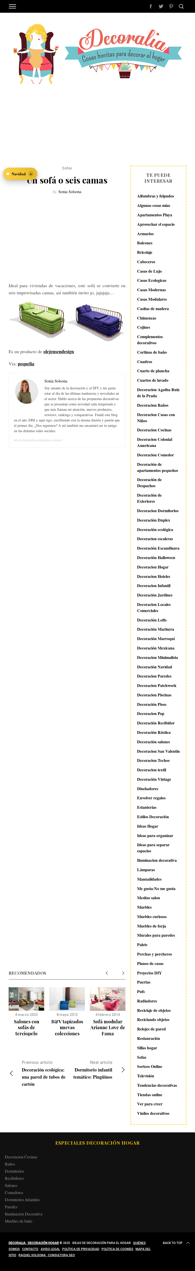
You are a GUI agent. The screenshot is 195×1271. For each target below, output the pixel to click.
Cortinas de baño (152, 352)
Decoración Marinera (155, 629)
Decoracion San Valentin (158, 751)
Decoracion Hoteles (153, 576)
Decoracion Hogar (153, 567)
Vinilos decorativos (153, 1113)
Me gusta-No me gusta (156, 888)
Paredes (11, 1206)
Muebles (144, 907)
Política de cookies (117, 1249)
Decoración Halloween (156, 557)
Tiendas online (149, 1094)
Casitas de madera (153, 308)
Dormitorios (14, 1171)
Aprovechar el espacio (156, 224)
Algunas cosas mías (153, 205)
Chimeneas (146, 318)
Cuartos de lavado (152, 380)
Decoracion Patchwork (156, 685)
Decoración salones (153, 742)
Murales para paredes (156, 935)
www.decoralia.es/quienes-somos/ (38, 440)
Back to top (173, 1243)
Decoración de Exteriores (149, 498)
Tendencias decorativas (157, 1085)
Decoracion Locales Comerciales (154, 607)
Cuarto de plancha (153, 371)
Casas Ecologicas (151, 280)
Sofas (67, 168)
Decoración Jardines (154, 595)
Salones (11, 1185)
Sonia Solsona (69, 191)
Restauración (148, 1038)
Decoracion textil (151, 770)
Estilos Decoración (153, 816)
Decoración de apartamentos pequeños (157, 467)
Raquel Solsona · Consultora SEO (47, 1255)
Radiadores (147, 1001)
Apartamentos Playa (154, 215)
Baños (10, 1164)
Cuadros (144, 361)
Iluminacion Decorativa (23, 1213)
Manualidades (149, 879)
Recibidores (14, 1178)
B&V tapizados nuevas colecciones (67, 1027)
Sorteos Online (149, 1066)
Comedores (14, 1192)
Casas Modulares (152, 299)
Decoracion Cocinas (154, 430)
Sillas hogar (147, 1048)
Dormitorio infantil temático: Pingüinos (92, 1070)
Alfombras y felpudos (155, 196)
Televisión (145, 1076)
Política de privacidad (80, 1249)
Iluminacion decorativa (157, 860)
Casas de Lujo (149, 271)
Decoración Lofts (152, 620)
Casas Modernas (151, 290)
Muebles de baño (18, 1221)
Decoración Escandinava (158, 548)
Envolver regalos (151, 798)
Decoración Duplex (153, 520)
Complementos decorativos (150, 340)
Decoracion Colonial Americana (154, 442)
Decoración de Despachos (149, 482)
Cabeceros (146, 261)
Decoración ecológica (155, 529)
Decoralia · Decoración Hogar (34, 1243)
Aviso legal (50, 1249)
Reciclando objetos (153, 1019)
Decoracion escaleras (155, 538)
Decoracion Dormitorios (157, 510)
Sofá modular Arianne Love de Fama (107, 1027)
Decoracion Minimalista (157, 657)
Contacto (30, 1249)
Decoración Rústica (154, 732)
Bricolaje (144, 252)
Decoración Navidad (154, 667)
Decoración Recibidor (156, 723)
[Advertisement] (97, 122)
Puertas (143, 982)
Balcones (144, 243)
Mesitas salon (148, 898)
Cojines (143, 327)
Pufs (141, 991)
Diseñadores (147, 788)
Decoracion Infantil (153, 585)
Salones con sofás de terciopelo (26, 1027)
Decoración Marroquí (156, 638)
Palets (142, 944)
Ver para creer (149, 1104)
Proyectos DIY (149, 973)
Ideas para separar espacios (153, 848)
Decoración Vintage (154, 779)
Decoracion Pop (150, 713)
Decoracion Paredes (154, 676)
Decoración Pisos (151, 704)
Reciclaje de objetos (154, 1010)
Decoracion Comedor (155, 455)
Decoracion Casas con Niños (156, 417)
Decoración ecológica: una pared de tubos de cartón (44, 1073)
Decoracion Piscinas (154, 695)
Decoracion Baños (152, 405)
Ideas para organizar (155, 835)
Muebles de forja (151, 926)
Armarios (145, 233)
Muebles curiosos (152, 916)
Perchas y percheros (154, 954)
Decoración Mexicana (155, 648)
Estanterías (146, 807)
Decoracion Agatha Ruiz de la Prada (158, 393)
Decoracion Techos (153, 760)
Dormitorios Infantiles (22, 1199)
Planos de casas (150, 963)
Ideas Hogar (147, 826)
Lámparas (146, 869)
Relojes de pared (151, 1029)
